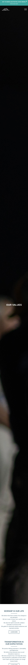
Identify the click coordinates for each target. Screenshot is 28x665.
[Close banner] (26, 1)
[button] (25, 9)
